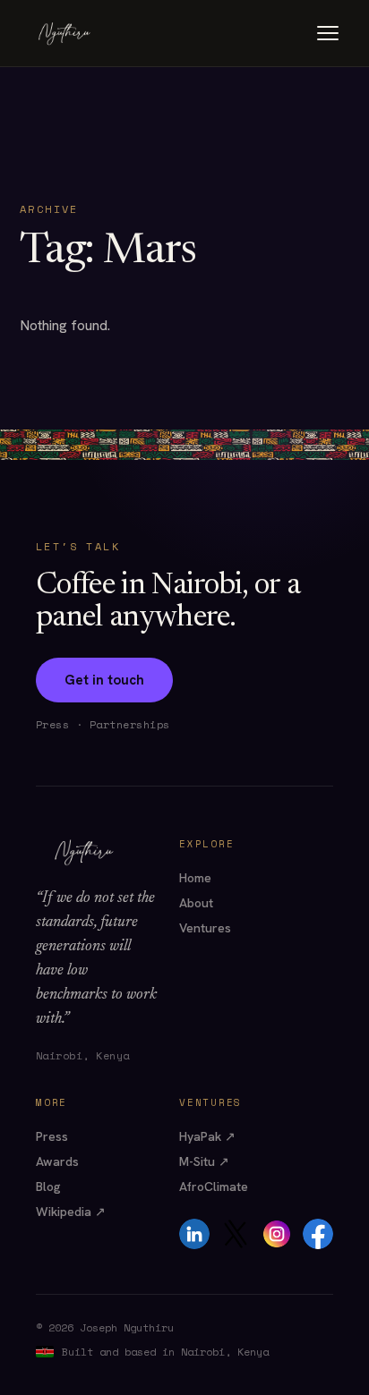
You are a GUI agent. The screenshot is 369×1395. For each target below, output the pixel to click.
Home (195, 878)
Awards (57, 1161)
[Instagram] (277, 1234)
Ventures (205, 928)
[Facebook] (318, 1234)
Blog (48, 1186)
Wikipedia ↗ (71, 1212)
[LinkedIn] (194, 1234)
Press (52, 1136)
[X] (235, 1234)
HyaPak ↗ (207, 1136)
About (196, 903)
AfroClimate (213, 1186)
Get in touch (104, 680)
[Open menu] (328, 33)
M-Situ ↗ (204, 1161)
